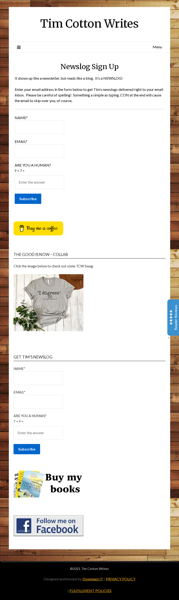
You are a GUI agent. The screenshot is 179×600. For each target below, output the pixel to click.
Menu (157, 47)
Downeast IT (93, 579)
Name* (21, 117)
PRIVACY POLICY (120, 579)
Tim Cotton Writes (89, 24)
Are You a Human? (33, 168)
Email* (21, 141)
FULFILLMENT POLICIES (90, 590)
